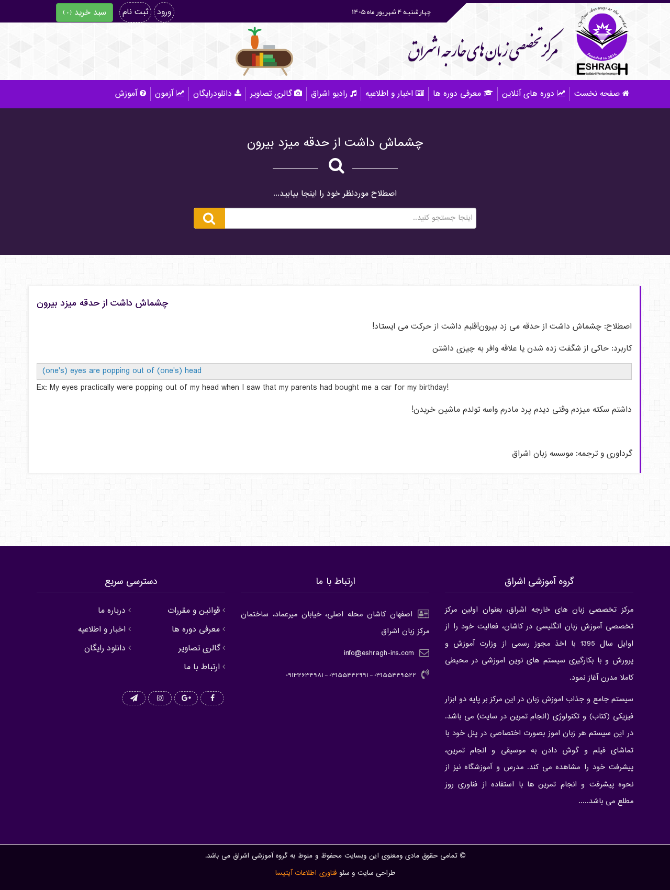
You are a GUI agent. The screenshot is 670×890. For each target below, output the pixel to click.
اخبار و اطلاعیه (389, 94)
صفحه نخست (597, 94)
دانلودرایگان (212, 94)
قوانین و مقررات (194, 611)
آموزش (126, 94)
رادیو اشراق (329, 94)
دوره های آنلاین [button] (528, 94)
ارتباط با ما (202, 667)
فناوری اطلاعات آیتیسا (306, 873)
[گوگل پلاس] (186, 699)
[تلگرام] (134, 699)
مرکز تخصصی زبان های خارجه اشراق (482, 50)
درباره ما (112, 611)
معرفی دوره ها (457, 94)
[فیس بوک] (212, 699)
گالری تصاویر (271, 94)
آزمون (164, 94)
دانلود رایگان (105, 648)
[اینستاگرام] (160, 699)
